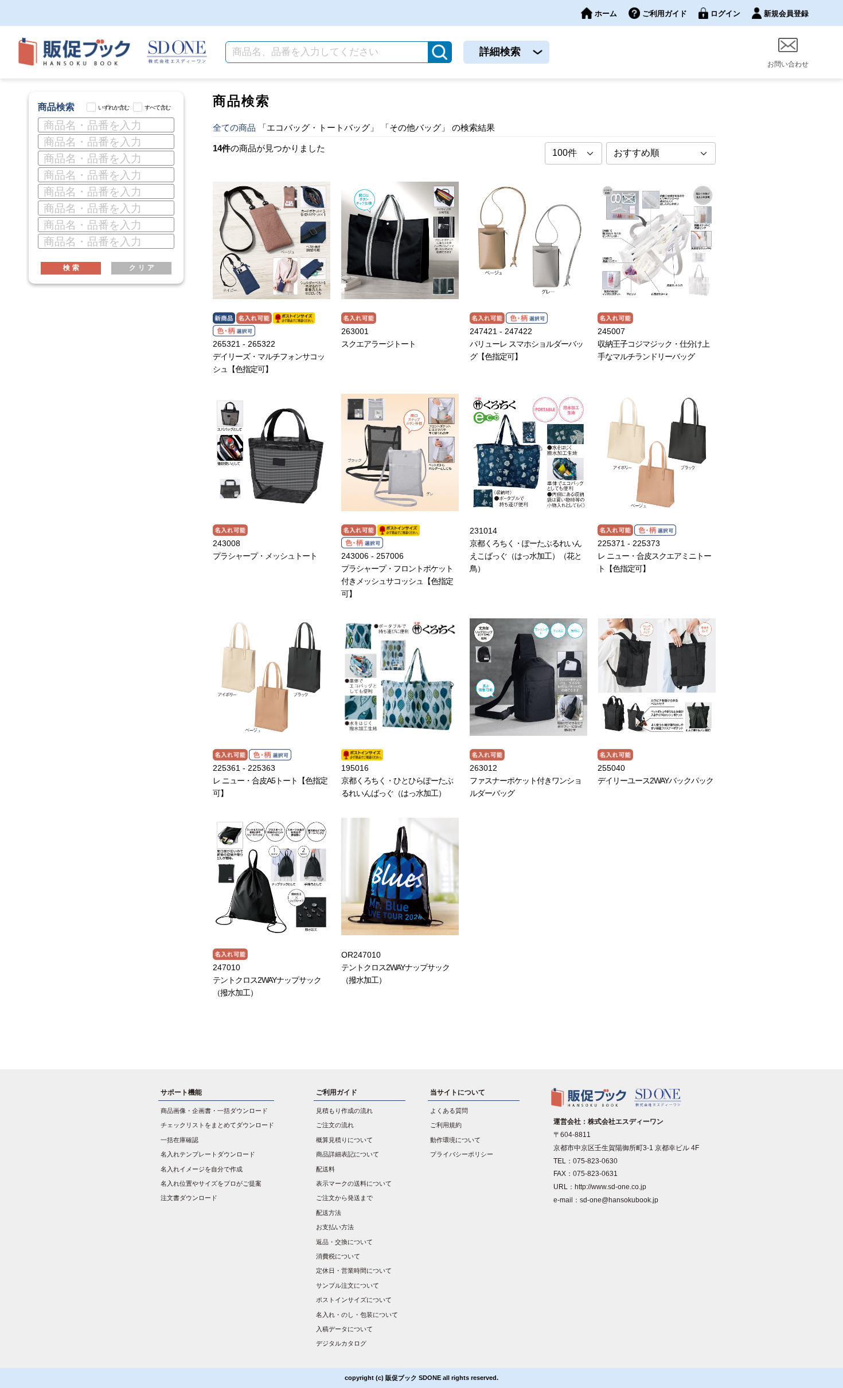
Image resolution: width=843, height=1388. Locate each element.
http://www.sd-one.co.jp (610, 1187)
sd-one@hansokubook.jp (619, 1200)
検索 (72, 268)
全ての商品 (234, 127)
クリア (143, 268)
